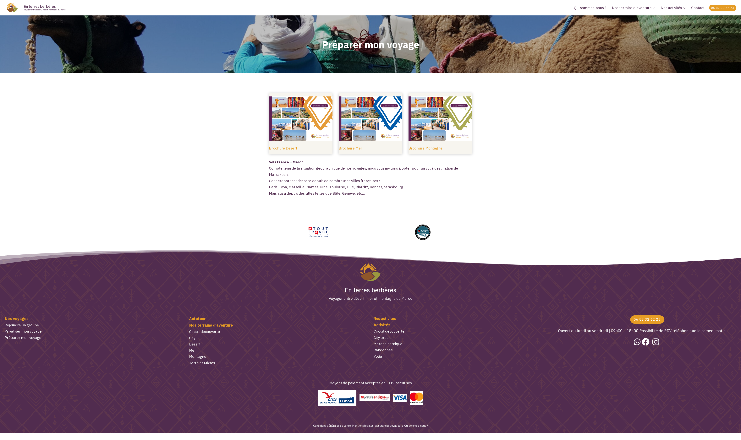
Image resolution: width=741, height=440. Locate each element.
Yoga (378, 356)
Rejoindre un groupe (22, 325)
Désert (194, 344)
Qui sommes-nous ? (590, 7)
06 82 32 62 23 (722, 8)
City (192, 337)
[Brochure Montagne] (440, 118)
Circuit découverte (204, 331)
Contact (698, 7)
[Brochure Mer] (370, 118)
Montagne (197, 356)
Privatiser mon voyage (23, 331)
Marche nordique (388, 343)
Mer (192, 350)
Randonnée (383, 350)
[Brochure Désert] (300, 118)
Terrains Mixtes (202, 363)
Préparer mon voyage (23, 337)
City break (382, 337)
